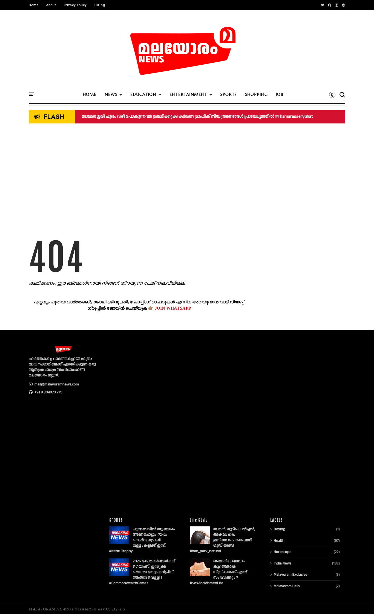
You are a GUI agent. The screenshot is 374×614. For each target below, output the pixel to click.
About (51, 5)
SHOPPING (256, 94)
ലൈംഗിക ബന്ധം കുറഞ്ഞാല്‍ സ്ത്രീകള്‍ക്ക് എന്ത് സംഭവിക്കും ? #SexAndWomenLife (218, 572)
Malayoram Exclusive (290, 574)
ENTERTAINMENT (188, 94)
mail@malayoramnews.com (56, 384)
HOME (89, 94)
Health (279, 540)
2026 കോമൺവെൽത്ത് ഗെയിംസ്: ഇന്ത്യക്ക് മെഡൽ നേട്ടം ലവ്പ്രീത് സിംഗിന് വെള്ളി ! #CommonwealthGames (142, 572)
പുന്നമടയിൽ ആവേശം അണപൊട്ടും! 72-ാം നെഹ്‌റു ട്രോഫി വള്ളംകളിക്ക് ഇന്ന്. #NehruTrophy (142, 540)
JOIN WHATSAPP (173, 308)
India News (282, 563)
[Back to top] (360, 601)
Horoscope (283, 552)
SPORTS (228, 94)
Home (34, 5)
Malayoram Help (287, 586)
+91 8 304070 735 (48, 392)
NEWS (111, 94)
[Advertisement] (139, 179)
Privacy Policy (75, 5)
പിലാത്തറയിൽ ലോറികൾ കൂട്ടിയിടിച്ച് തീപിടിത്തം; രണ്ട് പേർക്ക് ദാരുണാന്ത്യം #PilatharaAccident (176, 116)
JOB (279, 94)
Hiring (99, 5)
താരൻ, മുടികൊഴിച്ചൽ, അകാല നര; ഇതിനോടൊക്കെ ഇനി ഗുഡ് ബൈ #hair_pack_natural (222, 540)
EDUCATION (143, 94)
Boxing (279, 529)
